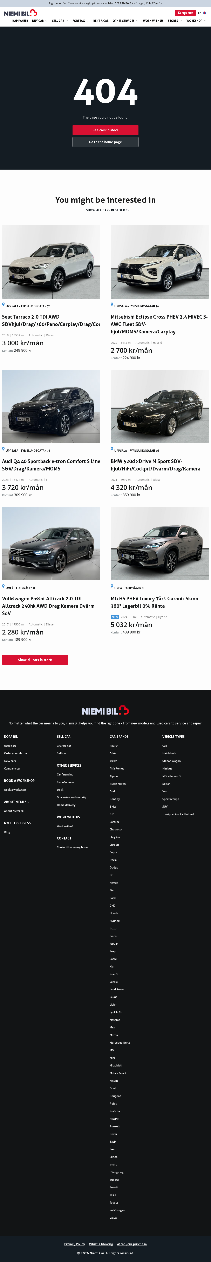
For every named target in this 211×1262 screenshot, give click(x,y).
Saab (113, 1141)
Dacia (113, 860)
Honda (114, 913)
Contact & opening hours (72, 847)
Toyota (114, 1202)
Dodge (114, 867)
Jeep (113, 951)
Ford (113, 898)
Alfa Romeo (117, 768)
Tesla (113, 1195)
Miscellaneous (171, 776)
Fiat (112, 890)
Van (164, 791)
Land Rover (117, 989)
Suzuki (114, 1187)
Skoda (113, 1156)
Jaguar (114, 943)
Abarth (114, 745)
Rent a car (101, 20)
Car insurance (65, 782)
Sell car (58, 20)
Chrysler (115, 837)
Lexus (113, 997)
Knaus (113, 974)
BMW (113, 806)
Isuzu (113, 928)
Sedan (166, 783)
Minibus (167, 768)
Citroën (114, 844)
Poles (113, 1103)
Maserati (115, 1019)
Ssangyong (117, 1172)
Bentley (115, 799)
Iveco (113, 936)
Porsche (115, 1111)
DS (111, 875)
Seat (112, 1149)
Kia (112, 966)
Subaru (114, 1179)
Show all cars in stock (105, 210)
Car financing (65, 774)
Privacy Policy (74, 1244)
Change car (64, 745)
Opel (113, 1088)
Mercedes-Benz (120, 1042)
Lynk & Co (116, 1012)
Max (112, 1027)
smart (113, 1164)
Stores (173, 20)
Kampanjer (20, 20)
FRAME (114, 1118)
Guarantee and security (71, 797)
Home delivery (66, 805)
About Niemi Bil (14, 811)
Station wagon (171, 761)
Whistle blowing (101, 1244)
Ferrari (114, 882)
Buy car (38, 20)
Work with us (153, 20)
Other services (124, 20)
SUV (165, 806)
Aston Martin (118, 783)
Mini (112, 1057)
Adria (113, 753)
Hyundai (115, 920)
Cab (164, 745)
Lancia (114, 981)
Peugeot (115, 1096)
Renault (115, 1126)
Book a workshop (15, 789)
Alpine (114, 776)
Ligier (113, 1004)
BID (112, 814)
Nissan (114, 1080)
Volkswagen (117, 1210)
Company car (12, 768)
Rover (113, 1134)
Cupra (113, 852)
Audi (112, 791)
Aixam (113, 761)
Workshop (194, 20)
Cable (113, 958)
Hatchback (169, 753)
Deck (60, 789)
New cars (10, 761)
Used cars (10, 745)
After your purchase (132, 1244)
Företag (79, 20)
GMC (112, 905)
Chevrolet (116, 829)
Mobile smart (118, 1073)
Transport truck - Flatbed (178, 814)
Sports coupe (170, 799)
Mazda (114, 1035)
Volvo (113, 1217)
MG (112, 1050)
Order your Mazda (15, 753)
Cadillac (115, 821)
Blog (7, 832)
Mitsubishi (116, 1065)
